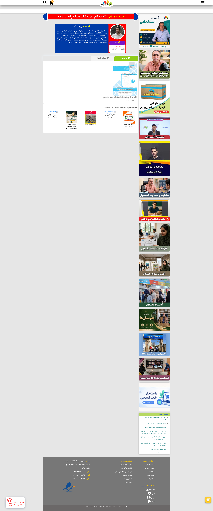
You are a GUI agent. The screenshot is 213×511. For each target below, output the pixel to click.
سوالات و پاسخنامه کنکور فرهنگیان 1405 (155, 427)
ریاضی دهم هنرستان (160, 453)
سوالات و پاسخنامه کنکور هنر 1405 (157, 424)
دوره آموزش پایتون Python (158, 449)
